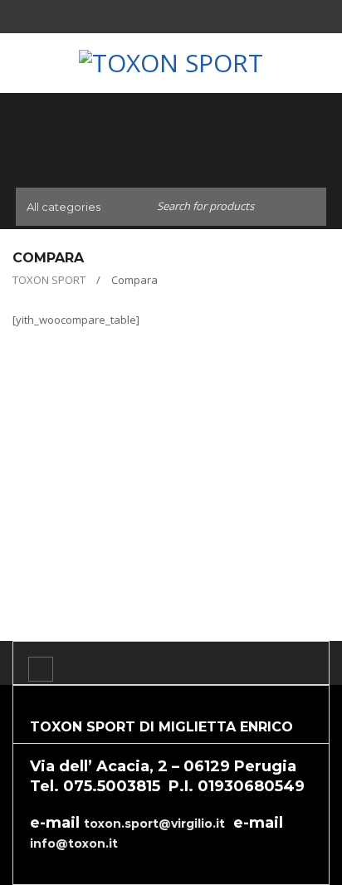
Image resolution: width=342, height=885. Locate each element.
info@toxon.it (74, 843)
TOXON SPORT (49, 279)
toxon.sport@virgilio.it (154, 823)
